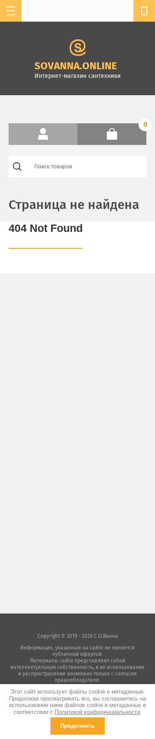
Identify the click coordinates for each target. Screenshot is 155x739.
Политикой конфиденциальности (97, 712)
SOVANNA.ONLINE (75, 66)
